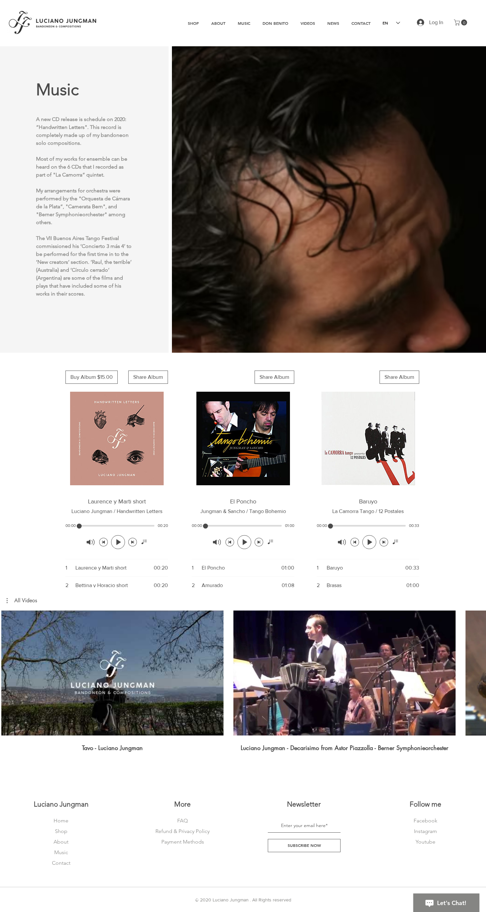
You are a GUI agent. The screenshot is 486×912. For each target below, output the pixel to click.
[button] (461, 22)
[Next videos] (477, 671)
